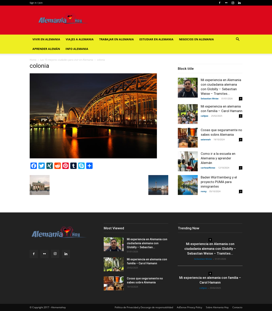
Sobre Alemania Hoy (217, 307)
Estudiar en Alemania (156, 39)
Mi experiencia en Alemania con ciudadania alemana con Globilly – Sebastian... (147, 243)
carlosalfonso (208, 167)
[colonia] (93, 157)
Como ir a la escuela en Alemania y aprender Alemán (218, 158)
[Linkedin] (239, 3)
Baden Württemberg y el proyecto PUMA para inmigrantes (219, 181)
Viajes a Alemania (80, 39)
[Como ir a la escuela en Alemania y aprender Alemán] (188, 161)
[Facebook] (220, 3)
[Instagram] (233, 3)
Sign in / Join (36, 2)
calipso (204, 115)
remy (203, 191)
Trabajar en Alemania (116, 39)
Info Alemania (77, 49)
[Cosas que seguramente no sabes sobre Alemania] (188, 138)
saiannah (206, 139)
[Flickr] (226, 3)
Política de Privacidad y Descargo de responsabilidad (144, 307)
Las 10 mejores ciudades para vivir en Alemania (66, 59)
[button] (237, 40)
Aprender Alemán (46, 49)
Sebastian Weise (210, 98)
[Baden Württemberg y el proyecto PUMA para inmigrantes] (188, 185)
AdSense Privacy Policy (189, 307)
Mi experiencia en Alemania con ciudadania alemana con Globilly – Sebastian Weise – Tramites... (210, 248)
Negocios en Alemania (196, 39)
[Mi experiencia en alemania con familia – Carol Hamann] (188, 114)
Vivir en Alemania (46, 39)
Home (33, 59)
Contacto (237, 307)
